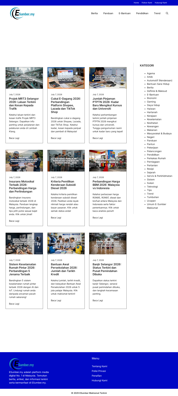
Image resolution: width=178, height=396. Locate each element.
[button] (167, 13)
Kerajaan (152, 115)
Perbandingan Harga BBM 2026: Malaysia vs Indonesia (106, 185)
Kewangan (153, 126)
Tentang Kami (99, 366)
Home (136, 3)
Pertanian (152, 165)
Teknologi (152, 186)
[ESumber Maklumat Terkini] (22, 13)
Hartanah (152, 112)
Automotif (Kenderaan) (159, 80)
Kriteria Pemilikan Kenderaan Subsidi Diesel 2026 (63, 185)
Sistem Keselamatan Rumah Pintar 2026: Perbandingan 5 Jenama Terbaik (22, 269)
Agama (151, 73)
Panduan (108, 13)
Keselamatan (154, 119)
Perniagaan (153, 161)
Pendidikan (142, 13)
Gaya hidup (153, 105)
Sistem (151, 179)
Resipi (150, 168)
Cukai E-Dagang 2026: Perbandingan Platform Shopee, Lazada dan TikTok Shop (66, 105)
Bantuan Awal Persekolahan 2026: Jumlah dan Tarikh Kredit (64, 269)
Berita (94, 13)
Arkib (150, 76)
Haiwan (151, 108)
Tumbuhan (153, 197)
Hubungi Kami (161, 3)
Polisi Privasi (99, 371)
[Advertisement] (89, 41)
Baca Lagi (14, 138)
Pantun (151, 144)
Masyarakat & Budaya (159, 133)
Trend (157, 13)
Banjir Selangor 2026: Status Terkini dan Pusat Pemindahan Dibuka (107, 269)
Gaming (151, 101)
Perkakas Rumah (156, 158)
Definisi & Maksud (157, 91)
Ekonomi (151, 98)
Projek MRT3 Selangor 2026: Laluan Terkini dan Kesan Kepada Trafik (24, 103)
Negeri (150, 137)
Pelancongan (154, 151)
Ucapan (151, 200)
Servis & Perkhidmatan (159, 176)
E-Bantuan (125, 13)
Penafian (97, 375)
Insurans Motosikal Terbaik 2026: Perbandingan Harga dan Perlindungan (22, 186)
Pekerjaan (152, 147)
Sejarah (151, 172)
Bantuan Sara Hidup (158, 84)
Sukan (150, 183)
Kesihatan (152, 123)
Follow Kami (147, 3)
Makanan (152, 130)
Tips (149, 190)
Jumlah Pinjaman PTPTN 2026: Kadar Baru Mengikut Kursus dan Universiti (107, 103)
